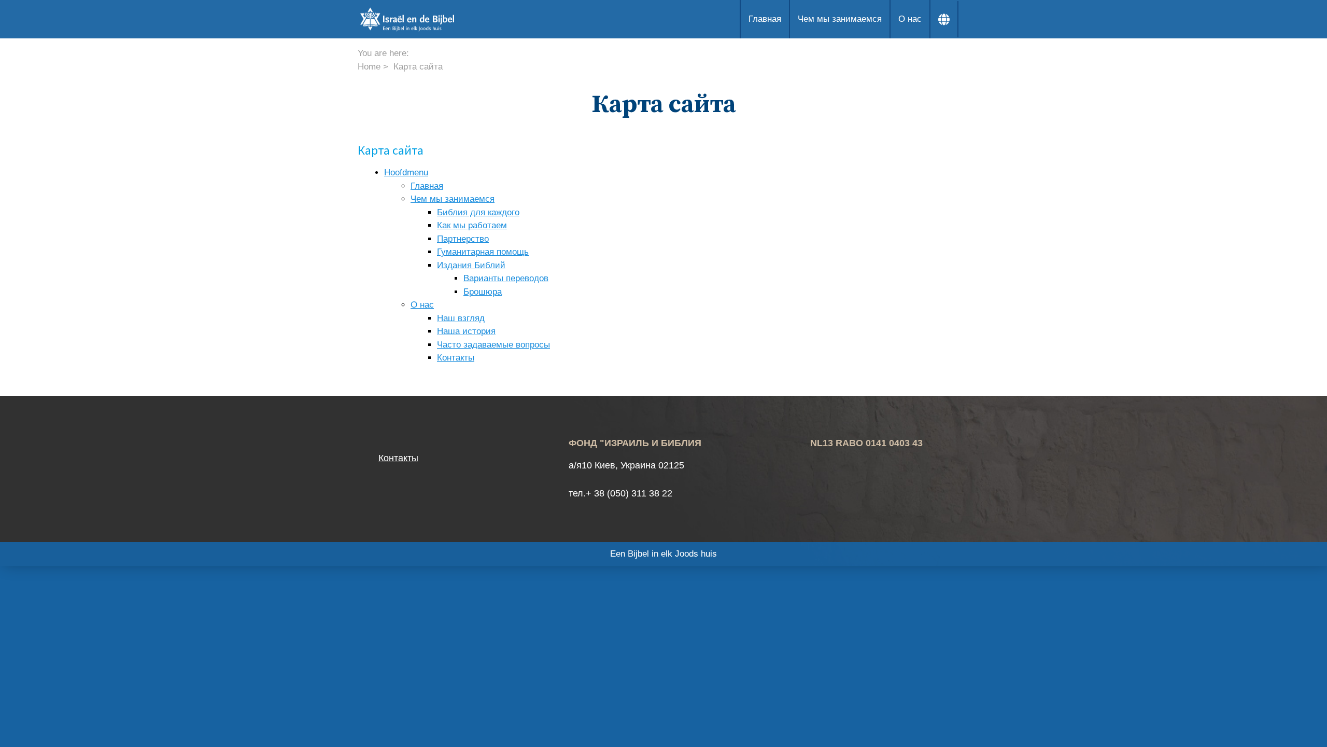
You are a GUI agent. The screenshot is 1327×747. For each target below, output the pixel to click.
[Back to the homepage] (453, 19)
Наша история (466, 331)
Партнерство (463, 239)
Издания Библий (471, 265)
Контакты (455, 358)
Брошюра (482, 292)
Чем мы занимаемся (840, 19)
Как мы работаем (472, 225)
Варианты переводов (505, 278)
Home (369, 67)
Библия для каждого (478, 212)
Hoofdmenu (406, 172)
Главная (765, 19)
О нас (910, 19)
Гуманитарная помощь (483, 252)
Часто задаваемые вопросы (493, 345)
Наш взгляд (461, 318)
